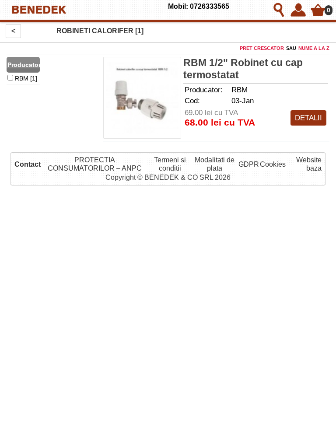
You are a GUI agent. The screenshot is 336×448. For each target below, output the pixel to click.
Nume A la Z (313, 48)
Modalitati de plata (214, 164)
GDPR (248, 164)
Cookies (273, 164)
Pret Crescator (262, 48)
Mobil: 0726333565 (198, 6)
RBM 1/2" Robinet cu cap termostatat (243, 68)
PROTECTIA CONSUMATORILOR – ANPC (95, 164)
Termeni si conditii (170, 164)
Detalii (308, 117)
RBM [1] (25, 78)
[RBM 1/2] (142, 98)
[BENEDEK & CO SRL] (87, 10)
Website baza (309, 164)
